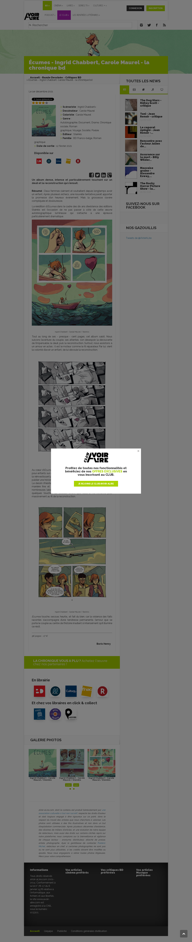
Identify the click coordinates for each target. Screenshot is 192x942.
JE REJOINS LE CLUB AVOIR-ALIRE (96, 484)
